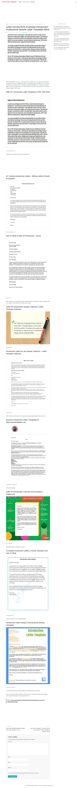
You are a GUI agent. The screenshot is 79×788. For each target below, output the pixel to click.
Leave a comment (31, 32)
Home (7, 24)
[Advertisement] (39, 14)
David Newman (11, 32)
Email (9, 762)
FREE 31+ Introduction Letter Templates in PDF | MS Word (29, 81)
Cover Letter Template (9, 2)
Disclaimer (32, 1)
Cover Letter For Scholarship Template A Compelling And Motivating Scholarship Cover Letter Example (61, 40)
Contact (20, 1)
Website (9, 767)
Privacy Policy (26, 1)
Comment (10, 741)
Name (9, 756)
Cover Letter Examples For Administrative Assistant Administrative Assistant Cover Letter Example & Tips (62, 28)
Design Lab (45, 785)
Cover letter (24, 32)
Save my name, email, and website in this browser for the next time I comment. (24, 773)
